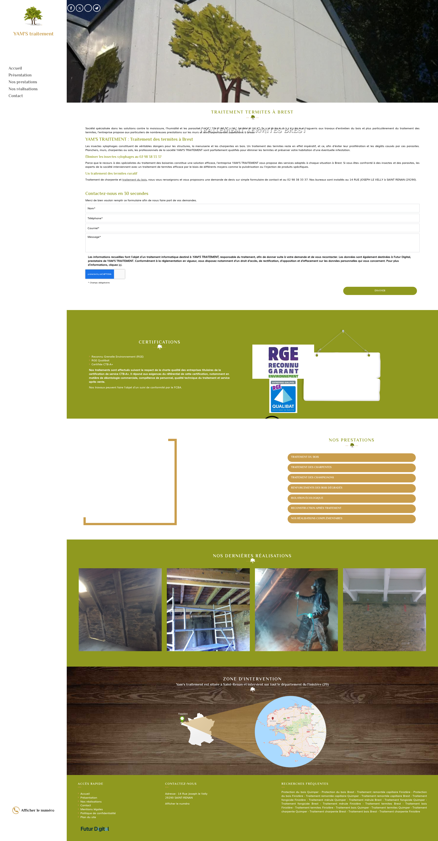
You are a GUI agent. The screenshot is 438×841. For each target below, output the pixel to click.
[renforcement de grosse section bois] (208, 609)
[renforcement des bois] (384, 609)
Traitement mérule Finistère (342, 803)
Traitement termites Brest (383, 803)
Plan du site (88, 817)
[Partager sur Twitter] (79, 8)
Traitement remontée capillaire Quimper (332, 796)
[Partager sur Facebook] (71, 8)
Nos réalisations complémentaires (316, 518)
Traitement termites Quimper (390, 807)
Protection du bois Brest (338, 792)
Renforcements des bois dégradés (316, 488)
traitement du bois (134, 179)
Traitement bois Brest (363, 811)
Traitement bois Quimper (352, 807)
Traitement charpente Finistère (399, 811)
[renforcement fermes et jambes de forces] (120, 609)
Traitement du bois (305, 457)
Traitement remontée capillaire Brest (386, 796)
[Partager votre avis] (88, 8)
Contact (16, 96)
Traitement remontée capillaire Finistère (383, 792)
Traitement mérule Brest (365, 800)
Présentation (20, 75)
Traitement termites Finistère (314, 807)
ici (120, 264)
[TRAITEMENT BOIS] (296, 609)
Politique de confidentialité (98, 813)
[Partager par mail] (96, 8)
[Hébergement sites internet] (95, 835)
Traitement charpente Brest (328, 811)
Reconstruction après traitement (316, 508)
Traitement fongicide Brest (299, 803)
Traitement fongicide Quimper (405, 800)
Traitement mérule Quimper (327, 800)
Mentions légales (91, 809)
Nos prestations (23, 82)
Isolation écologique (307, 498)
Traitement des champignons (312, 477)
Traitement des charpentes (311, 467)
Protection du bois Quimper (300, 792)
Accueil (15, 68)
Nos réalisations (23, 89)
